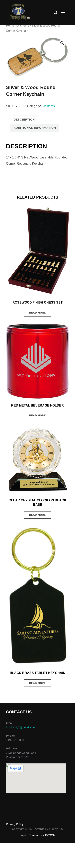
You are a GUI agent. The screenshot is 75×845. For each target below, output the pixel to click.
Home (10, 25)
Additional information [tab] (35, 127)
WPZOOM (49, 835)
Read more (37, 312)
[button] (62, 43)
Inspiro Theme (29, 835)
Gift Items (22, 25)
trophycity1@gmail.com (21, 727)
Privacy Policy (14, 824)
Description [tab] (24, 119)
